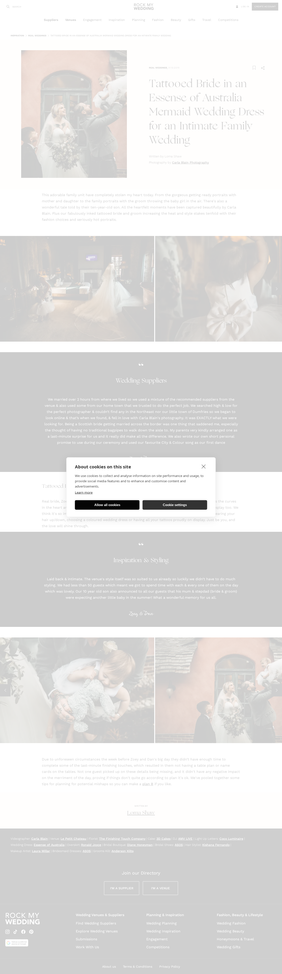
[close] (203, 466)
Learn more (84, 492)
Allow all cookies (107, 505)
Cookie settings (175, 505)
